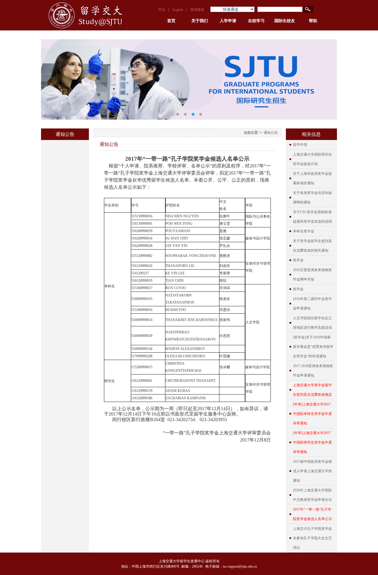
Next (328, 75)
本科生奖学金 (303, 231)
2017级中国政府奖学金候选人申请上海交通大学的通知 (312, 471)
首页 (171, 21)
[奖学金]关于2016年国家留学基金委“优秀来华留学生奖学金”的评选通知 (313, 346)
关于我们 (199, 21)
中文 (161, 10)
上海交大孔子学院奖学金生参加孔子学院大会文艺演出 (312, 538)
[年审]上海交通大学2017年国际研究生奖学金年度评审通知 (312, 442)
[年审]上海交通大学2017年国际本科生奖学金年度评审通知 (312, 413)
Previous (50, 75)
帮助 (313, 21)
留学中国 (300, 145)
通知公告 (271, 133)
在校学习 (256, 21)
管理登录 (197, 10)
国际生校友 (284, 21)
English (177, 10)
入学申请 (228, 21)
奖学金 (298, 260)
